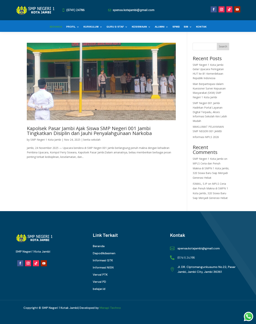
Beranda (99, 246)
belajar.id (99, 289)
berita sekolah (91, 139)
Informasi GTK (103, 260)
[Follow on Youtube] (237, 9)
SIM (186, 27)
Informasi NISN (103, 267)
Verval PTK (100, 275)
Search (223, 46)
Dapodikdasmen (104, 253)
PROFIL (71, 27)
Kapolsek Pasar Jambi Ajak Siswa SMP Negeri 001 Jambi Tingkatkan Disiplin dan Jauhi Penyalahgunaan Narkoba (89, 130)
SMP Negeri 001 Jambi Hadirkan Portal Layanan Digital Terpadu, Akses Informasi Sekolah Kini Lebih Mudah (210, 112)
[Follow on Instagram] (221, 9)
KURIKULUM (91, 27)
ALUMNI (160, 27)
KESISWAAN (139, 27)
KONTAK (201, 27)
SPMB (176, 27)
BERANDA (56, 27)
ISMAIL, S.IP (200, 183)
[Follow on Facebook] (213, 9)
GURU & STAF (115, 27)
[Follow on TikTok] (229, 9)
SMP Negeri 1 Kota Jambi (45, 139)
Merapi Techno (110, 308)
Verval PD (99, 282)
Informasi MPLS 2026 (206, 137)
